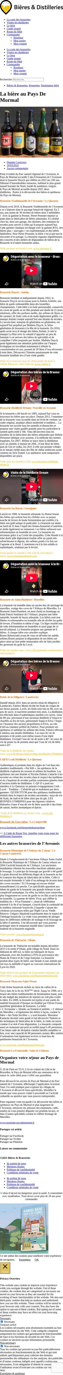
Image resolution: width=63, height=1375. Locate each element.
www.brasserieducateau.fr (30, 934)
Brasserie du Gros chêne (14, 821)
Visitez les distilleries (18, 22)
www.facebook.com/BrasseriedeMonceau (22, 1045)
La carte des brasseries (18, 19)
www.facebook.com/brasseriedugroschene (22, 827)
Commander (13, 34)
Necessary (9, 1321)
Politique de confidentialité (21, 1169)
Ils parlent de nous (16, 1163)
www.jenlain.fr (43, 364)
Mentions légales (16, 1166)
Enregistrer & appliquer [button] (12, 1373)
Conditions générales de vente (22, 1172)
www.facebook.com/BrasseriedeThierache (35, 975)
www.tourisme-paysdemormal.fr (17, 1122)
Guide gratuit (14, 28)
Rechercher (6, 79)
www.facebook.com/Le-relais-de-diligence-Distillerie (34, 753)
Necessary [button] (5, 1318)
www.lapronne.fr (42, 248)
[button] (31, 1135)
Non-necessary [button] (8, 1342)
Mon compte (20, 43)
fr (11, 816)
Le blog (11, 25)
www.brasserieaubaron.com (22, 556)
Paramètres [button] (25, 1259)
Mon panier (19, 40)
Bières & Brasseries (17, 85)
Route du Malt (14, 31)
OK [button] (37, 1259)
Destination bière (50, 85)
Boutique (18, 37)
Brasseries (34, 85)
